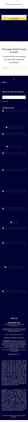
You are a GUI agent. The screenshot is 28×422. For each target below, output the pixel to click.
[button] (14, 12)
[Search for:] (14, 68)
